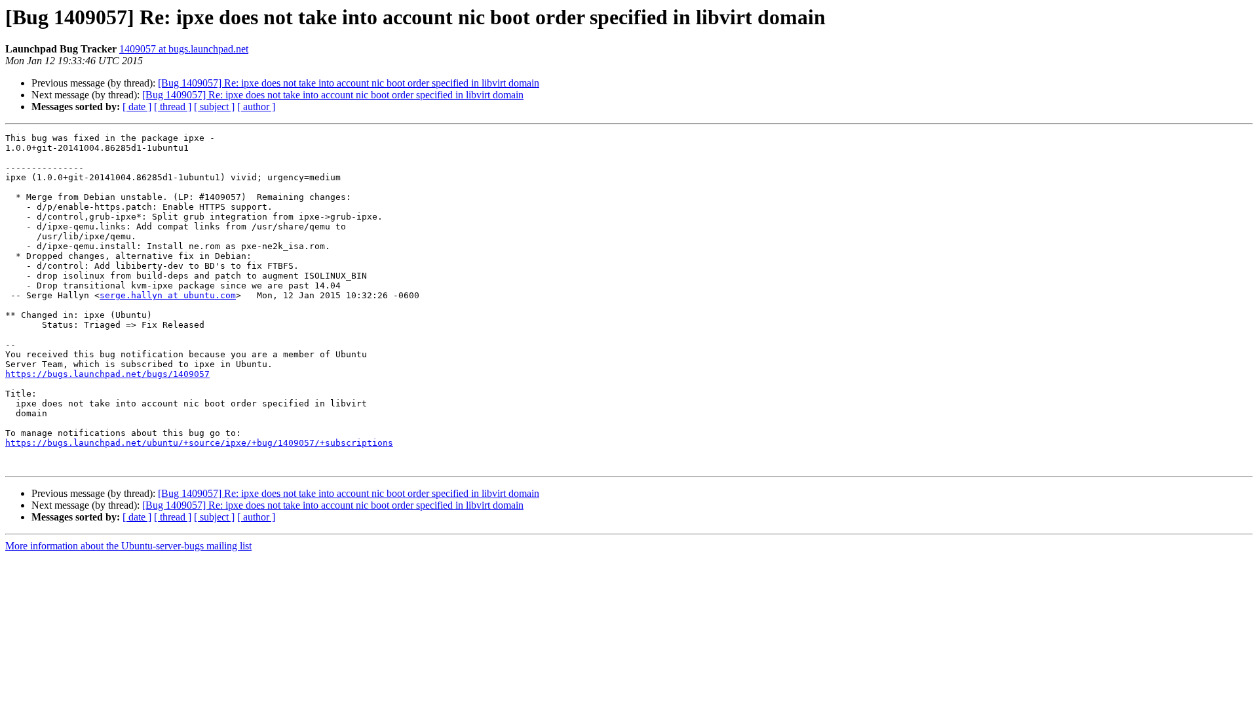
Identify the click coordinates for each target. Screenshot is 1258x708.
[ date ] (137, 106)
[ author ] (256, 106)
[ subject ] (214, 106)
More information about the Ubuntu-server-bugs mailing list (128, 545)
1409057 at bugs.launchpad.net (183, 48)
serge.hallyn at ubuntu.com (168, 295)
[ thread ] (172, 106)
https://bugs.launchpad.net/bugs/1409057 (107, 374)
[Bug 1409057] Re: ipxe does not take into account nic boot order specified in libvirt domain (348, 82)
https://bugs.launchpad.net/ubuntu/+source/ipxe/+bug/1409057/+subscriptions (199, 443)
